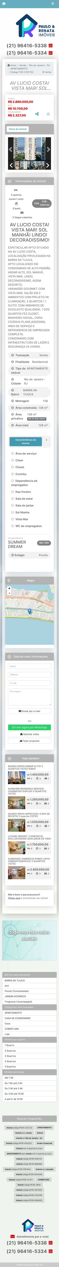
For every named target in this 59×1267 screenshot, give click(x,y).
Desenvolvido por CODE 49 (29, 1265)
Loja (7, 1034)
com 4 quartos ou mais (29, 1148)
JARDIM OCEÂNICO (15, 996)
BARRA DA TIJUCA (15, 980)
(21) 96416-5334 (27, 53)
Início (13, 65)
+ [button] (9, 588)
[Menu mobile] (3, 4)
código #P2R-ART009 (29, 1190)
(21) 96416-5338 (27, 45)
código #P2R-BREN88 (29, 1164)
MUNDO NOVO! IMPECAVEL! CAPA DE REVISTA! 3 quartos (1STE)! (29, 815)
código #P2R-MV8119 (29, 1159)
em (29, 1138)
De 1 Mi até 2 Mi (13, 1083)
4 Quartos (10, 1061)
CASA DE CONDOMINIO (18, 1018)
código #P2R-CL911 (21, 1180)
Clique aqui (14, 898)
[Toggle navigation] (53, 4)
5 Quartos (10, 1066)
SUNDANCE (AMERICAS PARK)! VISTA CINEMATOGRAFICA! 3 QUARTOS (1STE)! (29, 861)
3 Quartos (10, 1056)
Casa (7, 1023)
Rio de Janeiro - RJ (39, 65)
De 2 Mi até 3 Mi (14, 1088)
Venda (22, 65)
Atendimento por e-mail (32, 1236)
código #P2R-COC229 (29, 1195)
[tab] (18, 129)
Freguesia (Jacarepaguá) (18, 1001)
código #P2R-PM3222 (19, 1143)
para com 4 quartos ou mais (29, 1154)
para (23, 1133)
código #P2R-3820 (29, 1185)
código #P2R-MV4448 (29, 1174)
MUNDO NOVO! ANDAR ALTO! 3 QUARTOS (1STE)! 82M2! (25, 767)
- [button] (9, 593)
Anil (7, 985)
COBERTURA (12, 1028)
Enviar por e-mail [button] (30, 711)
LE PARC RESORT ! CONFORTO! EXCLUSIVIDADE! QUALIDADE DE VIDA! (29, 837)
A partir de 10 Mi (14, 1099)
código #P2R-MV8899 (29, 1200)
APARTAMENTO (19, 68)
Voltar (48, 72)
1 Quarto (9, 1045)
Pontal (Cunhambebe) (17, 991)
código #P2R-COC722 (19, 1128)
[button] (11, 149)
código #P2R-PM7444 (18, 1169)
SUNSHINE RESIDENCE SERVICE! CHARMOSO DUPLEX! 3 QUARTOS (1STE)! (27, 791)
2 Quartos (10, 1050)
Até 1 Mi (9, 1077)
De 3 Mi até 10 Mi (14, 1093)
